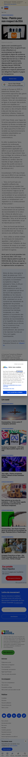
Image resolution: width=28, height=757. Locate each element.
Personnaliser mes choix (8, 388)
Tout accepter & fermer (14, 392)
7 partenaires (19, 371)
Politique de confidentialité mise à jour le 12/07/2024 (12, 385)
